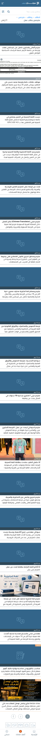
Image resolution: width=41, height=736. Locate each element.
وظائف (29, 17)
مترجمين (21, 17)
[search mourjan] (9, 11)
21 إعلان (4, 20)
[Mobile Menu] (2, 3)
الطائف (37, 17)
